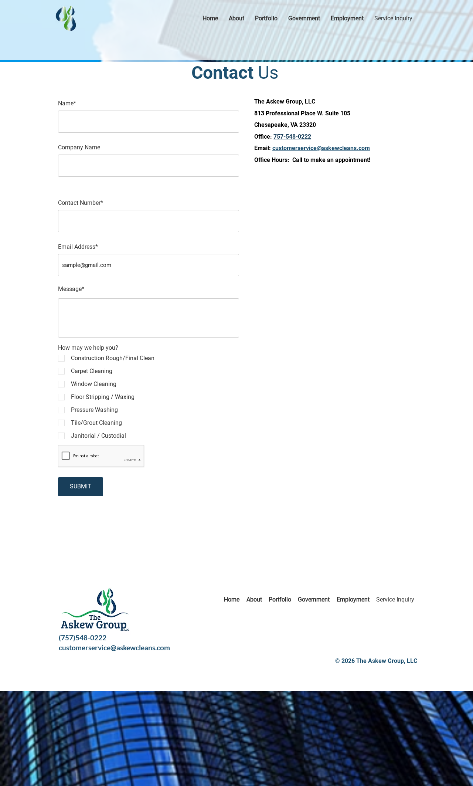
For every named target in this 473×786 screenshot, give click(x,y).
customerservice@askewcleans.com (114, 647)
